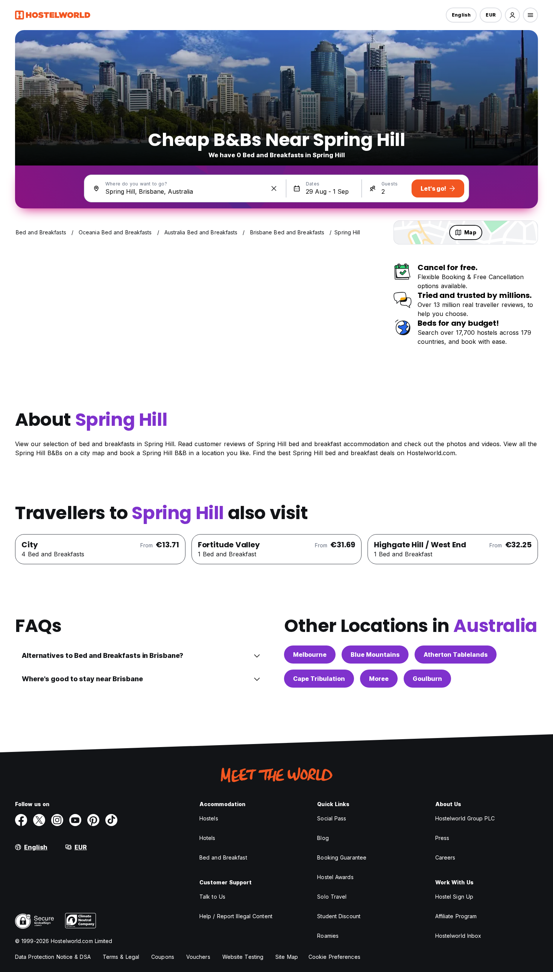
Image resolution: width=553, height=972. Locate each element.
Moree (379, 678)
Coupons (162, 957)
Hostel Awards (335, 877)
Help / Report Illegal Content (235, 916)
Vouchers (198, 957)
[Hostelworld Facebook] (21, 820)
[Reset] (274, 188)
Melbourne (310, 654)
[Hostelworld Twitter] (39, 820)
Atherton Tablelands (456, 654)
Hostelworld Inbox (458, 936)
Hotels (207, 838)
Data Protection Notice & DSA (53, 957)
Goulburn (427, 678)
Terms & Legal (121, 957)
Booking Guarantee (341, 857)
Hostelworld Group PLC (465, 818)
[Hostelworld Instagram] (57, 820)
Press (442, 838)
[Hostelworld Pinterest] (93, 820)
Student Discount (338, 916)
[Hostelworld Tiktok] (111, 820)
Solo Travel (331, 896)
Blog (322, 838)
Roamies (328, 936)
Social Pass (331, 818)
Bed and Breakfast (223, 857)
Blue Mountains (375, 654)
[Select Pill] (512, 15)
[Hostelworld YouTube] (75, 820)
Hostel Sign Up (454, 896)
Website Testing (243, 957)
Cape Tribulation (319, 678)
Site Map (286, 957)
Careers (445, 857)
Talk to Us (212, 896)
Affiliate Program (456, 916)
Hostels (208, 818)
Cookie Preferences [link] (334, 957)
